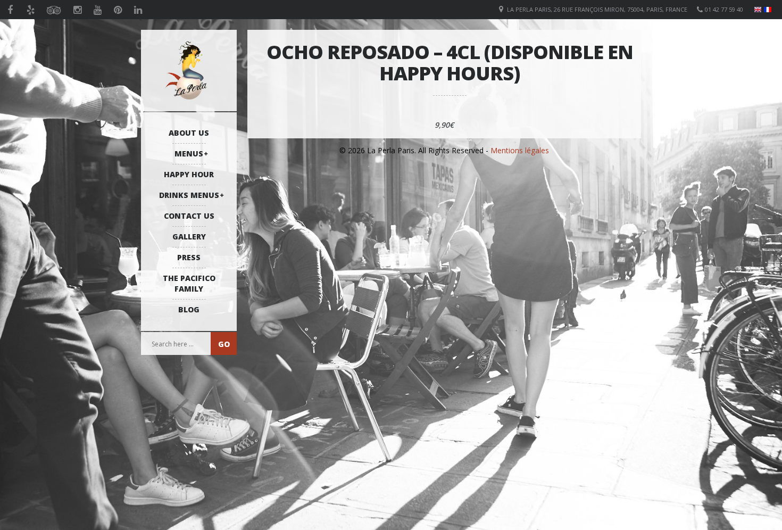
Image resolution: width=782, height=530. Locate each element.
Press (189, 257)
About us (189, 133)
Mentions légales (519, 150)
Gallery (189, 236)
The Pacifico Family (189, 283)
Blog (188, 309)
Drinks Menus (189, 195)
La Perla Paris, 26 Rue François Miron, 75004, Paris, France (597, 9)
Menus (188, 153)
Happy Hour (189, 174)
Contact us (189, 216)
